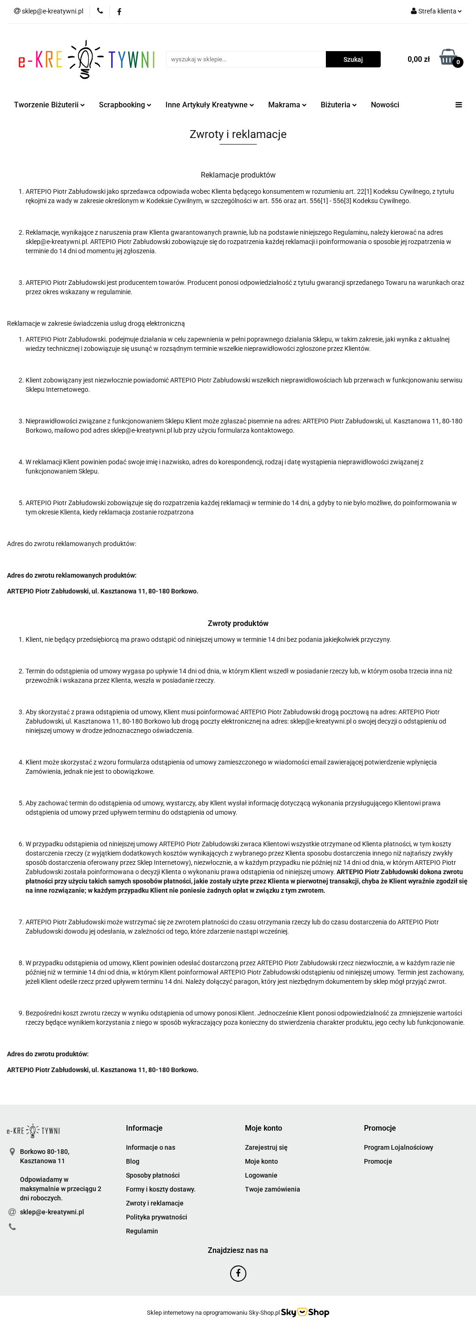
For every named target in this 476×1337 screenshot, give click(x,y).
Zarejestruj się (266, 1147)
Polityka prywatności (156, 1217)
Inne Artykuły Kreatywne (207, 104)
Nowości (385, 104)
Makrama (285, 104)
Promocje (378, 1161)
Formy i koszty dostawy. (161, 1189)
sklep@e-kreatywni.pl (52, 1212)
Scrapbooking (123, 104)
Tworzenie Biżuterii (47, 104)
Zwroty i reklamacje (155, 1203)
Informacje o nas (150, 1147)
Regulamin (142, 1231)
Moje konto (261, 1161)
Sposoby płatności (153, 1175)
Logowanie (261, 1175)
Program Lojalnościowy (398, 1147)
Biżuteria (336, 104)
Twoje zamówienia (272, 1189)
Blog (132, 1161)
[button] (144, 1128)
